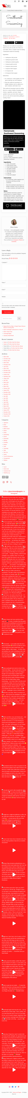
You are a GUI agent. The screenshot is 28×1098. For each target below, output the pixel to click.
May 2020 (6, 400)
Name (4, 282)
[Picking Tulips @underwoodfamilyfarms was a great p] (14, 874)
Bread (5, 424)
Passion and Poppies (17, 1092)
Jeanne (5, 342)
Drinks (5, 432)
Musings (5, 440)
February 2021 (7, 388)
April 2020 (6, 402)
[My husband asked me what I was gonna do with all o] (14, 777)
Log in (5, 466)
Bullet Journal (6, 428)
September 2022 (7, 376)
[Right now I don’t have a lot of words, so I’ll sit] (14, 948)
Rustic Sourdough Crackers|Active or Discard (13, 329)
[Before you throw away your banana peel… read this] (14, 728)
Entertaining (6, 434)
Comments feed (7, 470)
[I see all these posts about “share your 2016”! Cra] (14, 899)
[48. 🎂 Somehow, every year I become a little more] (14, 557)
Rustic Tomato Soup (8, 331)
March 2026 (6, 356)
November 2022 (7, 372)
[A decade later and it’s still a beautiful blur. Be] (14, 801)
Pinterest (21, 240)
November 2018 (7, 414)
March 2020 (6, 404)
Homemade (6, 438)
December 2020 (7, 392)
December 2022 (7, 370)
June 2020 (6, 398)
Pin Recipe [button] (19, 149)
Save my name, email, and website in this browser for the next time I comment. (13, 306)
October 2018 (6, 416)
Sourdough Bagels (7, 333)
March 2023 (6, 368)
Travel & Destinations (8, 456)
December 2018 (7, 412)
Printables (6, 442)
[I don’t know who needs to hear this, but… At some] (14, 606)
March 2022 (6, 382)
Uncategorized (7, 458)
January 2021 (6, 390)
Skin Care (6, 452)
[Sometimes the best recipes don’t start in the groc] (14, 509)
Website (4, 296)
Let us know (13, 206)
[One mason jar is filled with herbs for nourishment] (14, 582)
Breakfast (6, 426)
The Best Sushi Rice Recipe (14, 342)
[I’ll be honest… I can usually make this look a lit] (14, 655)
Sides (5, 450)
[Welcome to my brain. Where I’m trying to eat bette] (14, 704)
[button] (4, 146)
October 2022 (6, 374)
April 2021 (6, 384)
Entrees (5, 436)
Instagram (16, 240)
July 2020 (6, 396)
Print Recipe (20, 42)
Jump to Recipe (10, 42)
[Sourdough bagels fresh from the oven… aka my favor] (14, 1021)
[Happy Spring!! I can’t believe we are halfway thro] (14, 752)
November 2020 (7, 394)
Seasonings (12, 36)
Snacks (5, 454)
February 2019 (7, 408)
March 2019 (6, 406)
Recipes (5, 444)
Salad (5, 446)
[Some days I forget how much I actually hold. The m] (14, 1045)
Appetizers (6, 422)
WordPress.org (7, 472)
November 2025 (7, 358)
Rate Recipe (14, 152)
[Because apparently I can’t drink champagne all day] (14, 533)
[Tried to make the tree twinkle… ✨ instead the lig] (14, 996)
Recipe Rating (5, 258)
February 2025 (7, 360)
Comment (4, 262)
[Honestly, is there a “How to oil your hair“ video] (14, 923)
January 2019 (6, 410)
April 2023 (6, 366)
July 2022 (6, 380)
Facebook (14, 241)
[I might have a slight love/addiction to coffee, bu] (14, 826)
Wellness (5, 460)
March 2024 (6, 362)
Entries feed (6, 468)
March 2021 (6, 386)
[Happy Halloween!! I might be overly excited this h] (14, 1070)
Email (3, 289)
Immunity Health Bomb (9, 335)
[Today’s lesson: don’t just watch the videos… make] (14, 631)
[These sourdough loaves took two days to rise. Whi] (14, 679)
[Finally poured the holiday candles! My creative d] (14, 972)
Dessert (5, 430)
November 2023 (7, 364)
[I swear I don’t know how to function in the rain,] (14, 850)
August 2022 (6, 378)
